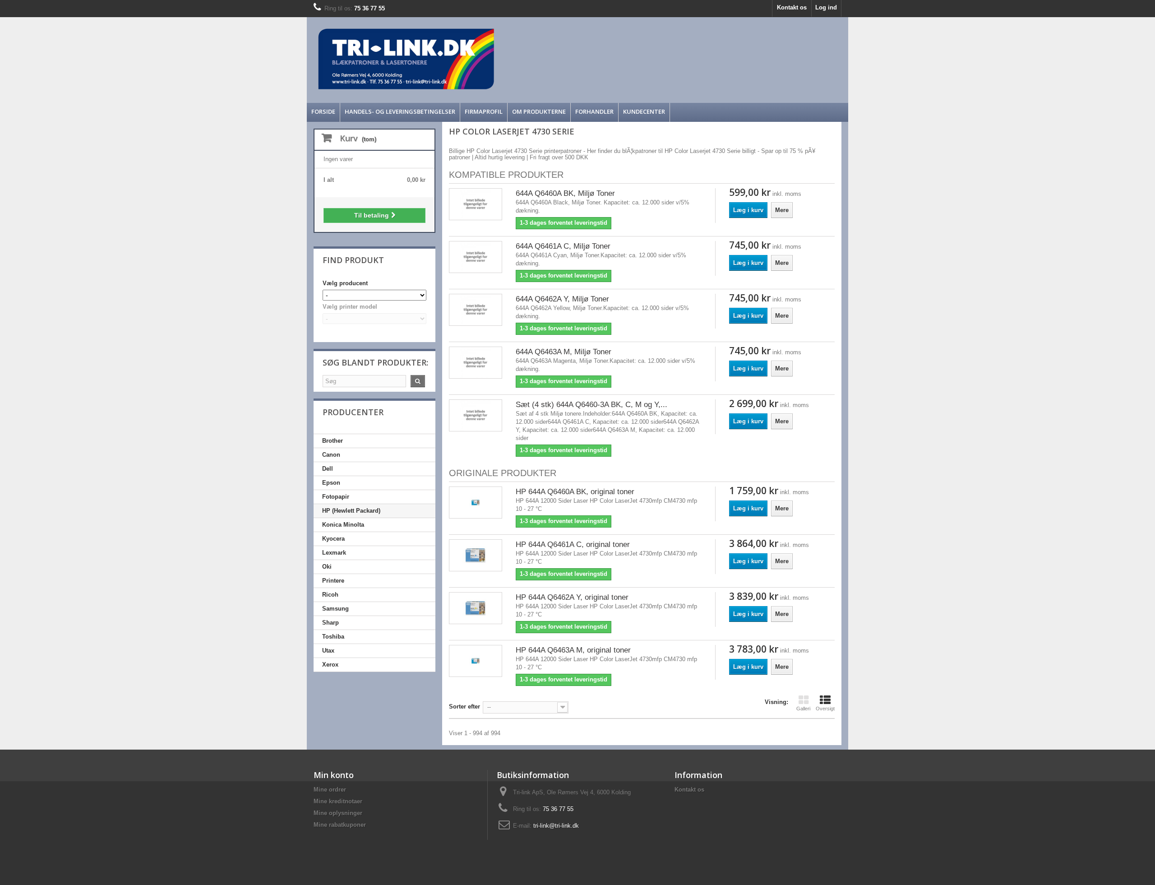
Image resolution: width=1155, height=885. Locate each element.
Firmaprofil (484, 111)
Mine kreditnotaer (338, 801)
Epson (331, 482)
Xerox (330, 664)
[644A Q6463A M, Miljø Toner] (475, 362)
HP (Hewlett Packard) (351, 510)
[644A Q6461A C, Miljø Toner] (475, 257)
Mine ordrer (330, 789)
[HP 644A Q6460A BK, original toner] (475, 502)
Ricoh (330, 594)
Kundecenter (644, 111)
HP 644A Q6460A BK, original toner (575, 491)
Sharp (330, 622)
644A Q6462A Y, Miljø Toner (562, 299)
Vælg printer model (350, 306)
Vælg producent (345, 283)
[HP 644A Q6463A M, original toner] (475, 660)
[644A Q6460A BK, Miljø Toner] (475, 204)
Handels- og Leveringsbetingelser (400, 111)
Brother (332, 440)
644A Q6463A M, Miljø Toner (563, 352)
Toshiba (333, 636)
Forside (323, 111)
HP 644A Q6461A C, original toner (573, 544)
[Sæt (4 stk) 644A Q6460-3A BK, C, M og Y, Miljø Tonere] (475, 415)
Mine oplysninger (338, 813)
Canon (331, 454)
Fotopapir (335, 496)
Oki (327, 566)
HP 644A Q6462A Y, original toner (572, 597)
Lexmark (334, 552)
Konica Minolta (343, 524)
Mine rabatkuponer (340, 824)
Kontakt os (792, 7)
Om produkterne (539, 111)
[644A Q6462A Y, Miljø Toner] (475, 309)
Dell (327, 468)
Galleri (803, 708)
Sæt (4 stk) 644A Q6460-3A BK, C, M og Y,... (591, 404)
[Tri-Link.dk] (510, 59)
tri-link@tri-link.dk (556, 825)
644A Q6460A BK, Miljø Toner (565, 193)
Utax (328, 650)
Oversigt (825, 708)
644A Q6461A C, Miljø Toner (563, 246)
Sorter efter (464, 706)
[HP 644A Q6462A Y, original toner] (475, 608)
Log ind (826, 7)
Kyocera (333, 538)
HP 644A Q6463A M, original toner (573, 650)
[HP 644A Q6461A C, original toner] (475, 555)
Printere (333, 580)
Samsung (335, 608)
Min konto (334, 774)
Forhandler (594, 111)
